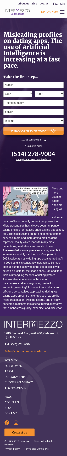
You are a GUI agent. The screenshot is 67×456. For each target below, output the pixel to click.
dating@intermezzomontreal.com (33, 159)
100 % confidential (31, 140)
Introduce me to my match (29, 131)
